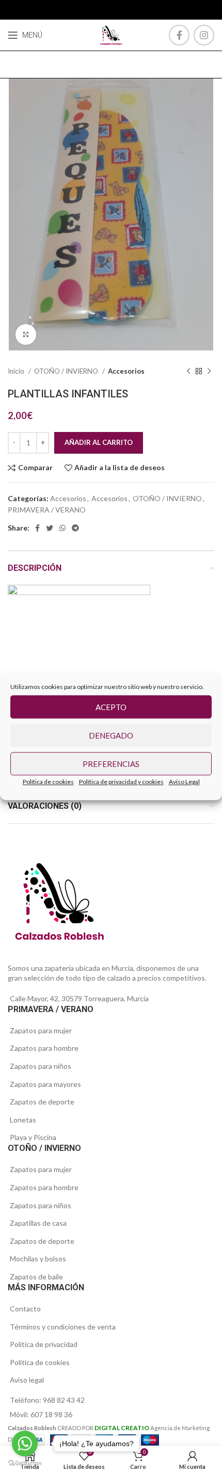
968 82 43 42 (64, 1400)
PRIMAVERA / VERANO (47, 509)
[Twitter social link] (49, 528)
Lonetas (23, 1119)
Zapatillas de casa (38, 1223)
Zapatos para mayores (45, 1084)
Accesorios (126, 371)
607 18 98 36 (51, 1414)
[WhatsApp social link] (62, 528)
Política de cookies (48, 782)
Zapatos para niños (40, 1066)
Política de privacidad (43, 1344)
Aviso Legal (184, 782)
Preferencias (111, 763)
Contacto (25, 1308)
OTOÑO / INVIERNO (67, 371)
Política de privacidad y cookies (121, 782)
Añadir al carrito (99, 442)
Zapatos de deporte (42, 1101)
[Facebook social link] (179, 35)
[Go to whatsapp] (25, 1443)
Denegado (111, 735)
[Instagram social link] (204, 35)
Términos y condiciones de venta (63, 1326)
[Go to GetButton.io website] (24, 1463)
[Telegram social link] (75, 528)
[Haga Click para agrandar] (25, 334)
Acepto (111, 707)
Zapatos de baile (36, 1276)
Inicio (17, 371)
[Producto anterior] (188, 371)
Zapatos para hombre (44, 1048)
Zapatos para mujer (41, 1030)
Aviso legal (27, 1379)
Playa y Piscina (33, 1137)
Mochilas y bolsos (38, 1258)
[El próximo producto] (209, 371)
